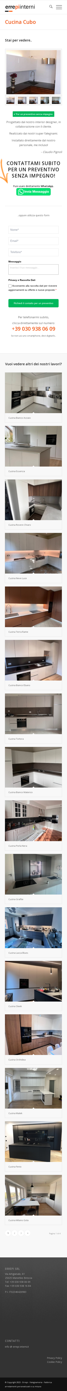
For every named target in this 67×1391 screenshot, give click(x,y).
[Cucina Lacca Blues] (33, 927)
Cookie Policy (54, 1362)
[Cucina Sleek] (33, 981)
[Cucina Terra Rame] (33, 607)
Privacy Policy (54, 1358)
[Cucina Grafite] (33, 874)
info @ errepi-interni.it (17, 1346)
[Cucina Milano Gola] (33, 1195)
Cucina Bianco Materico (20, 792)
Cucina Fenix (14, 1166)
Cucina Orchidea (17, 1059)
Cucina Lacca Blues (18, 952)
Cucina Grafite (15, 899)
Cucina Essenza (16, 471)
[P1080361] (56, 100)
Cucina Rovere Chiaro (19, 524)
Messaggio (14, 261)
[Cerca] (49, 7)
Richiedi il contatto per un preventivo (33, 303)
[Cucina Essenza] (33, 446)
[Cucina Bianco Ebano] (33, 660)
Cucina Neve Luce (17, 578)
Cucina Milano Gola (18, 1220)
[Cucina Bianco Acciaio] (33, 393)
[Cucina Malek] (33, 1088)
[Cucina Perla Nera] (33, 820)
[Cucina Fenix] (33, 1141)
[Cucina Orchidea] (33, 1034)
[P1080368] (33, 100)
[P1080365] (45, 100)
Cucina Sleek (15, 1006)
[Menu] (57, 7)
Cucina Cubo (20, 21)
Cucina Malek (15, 1113)
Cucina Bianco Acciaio (19, 417)
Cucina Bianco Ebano (19, 685)
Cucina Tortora (16, 738)
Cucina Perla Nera (17, 845)
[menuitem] (49, 7)
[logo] (28, 7)
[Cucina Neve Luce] (33, 553)
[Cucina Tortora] (33, 714)
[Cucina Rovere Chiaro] (33, 500)
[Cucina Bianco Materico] (33, 767)
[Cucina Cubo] (33, 72)
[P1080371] (22, 100)
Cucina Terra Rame (18, 631)
